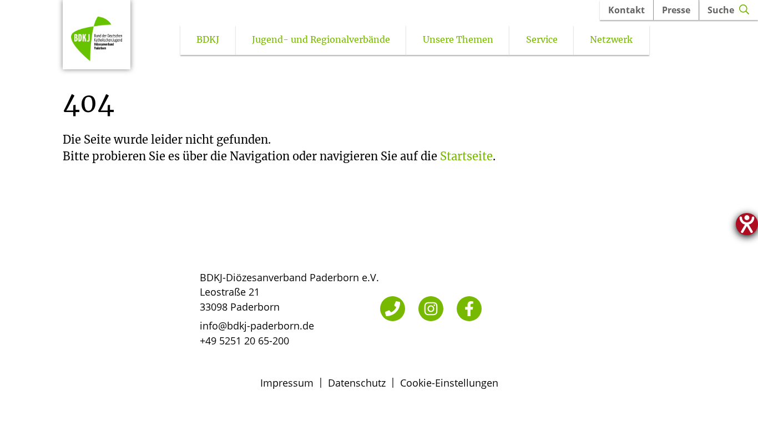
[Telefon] (392, 308)
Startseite (466, 156)
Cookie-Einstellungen (449, 382)
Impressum (287, 382)
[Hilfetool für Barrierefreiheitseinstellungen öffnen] (747, 224)
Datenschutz (357, 382)
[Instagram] (430, 308)
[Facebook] (469, 308)
